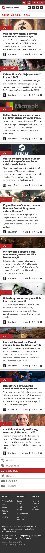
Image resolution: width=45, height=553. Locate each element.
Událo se (9, 460)
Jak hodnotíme (22, 513)
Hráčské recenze (11, 481)
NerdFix (5, 517)
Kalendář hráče (9, 68)
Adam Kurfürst (12, 185)
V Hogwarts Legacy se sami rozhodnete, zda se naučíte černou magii (19, 254)
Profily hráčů (11, 486)
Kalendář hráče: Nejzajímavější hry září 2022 (21, 75)
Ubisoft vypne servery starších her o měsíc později (22, 299)
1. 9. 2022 (35, 54)
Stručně (6, 423)
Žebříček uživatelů (35, 508)
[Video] (22, 65)
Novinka (6, 28)
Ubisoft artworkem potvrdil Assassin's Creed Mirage (20, 35)
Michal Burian (12, 54)
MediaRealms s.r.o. (9, 541)
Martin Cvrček (12, 409)
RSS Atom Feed (5, 512)
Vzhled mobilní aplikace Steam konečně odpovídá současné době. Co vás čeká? (21, 161)
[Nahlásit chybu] (24, 544)
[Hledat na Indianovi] (29, 7)
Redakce (9, 475)
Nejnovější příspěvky (36, 502)
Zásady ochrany (20, 502)
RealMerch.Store (38, 3)
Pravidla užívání (20, 508)
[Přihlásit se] (41, 7)
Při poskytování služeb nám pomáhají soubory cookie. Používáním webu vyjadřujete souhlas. (22, 536)
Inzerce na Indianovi (21, 518)
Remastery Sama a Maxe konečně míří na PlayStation (20, 387)
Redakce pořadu (5, 505)
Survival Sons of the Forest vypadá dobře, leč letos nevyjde (22, 343)
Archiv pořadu (7, 501)
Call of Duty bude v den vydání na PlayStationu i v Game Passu (22, 116)
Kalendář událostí (12, 470)
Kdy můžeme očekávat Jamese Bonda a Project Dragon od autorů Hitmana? (21, 208)
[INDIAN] (10, 7)
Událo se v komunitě (13, 465)
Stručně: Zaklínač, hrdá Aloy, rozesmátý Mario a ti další (20, 431)
